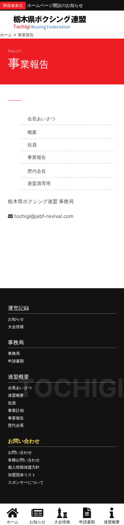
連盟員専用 (39, 183)
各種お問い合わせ (24, 459)
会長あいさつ (41, 118)
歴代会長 (36, 171)
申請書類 (16, 360)
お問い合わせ (20, 452)
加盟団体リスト (22, 474)
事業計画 (16, 410)
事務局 (14, 353)
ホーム (6, 34)
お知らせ (16, 319)
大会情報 (16, 326)
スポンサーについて (26, 482)
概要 (32, 132)
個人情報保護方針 (24, 467)
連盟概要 (16, 395)
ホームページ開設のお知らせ (55, 5)
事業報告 (36, 157)
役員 (32, 144)
